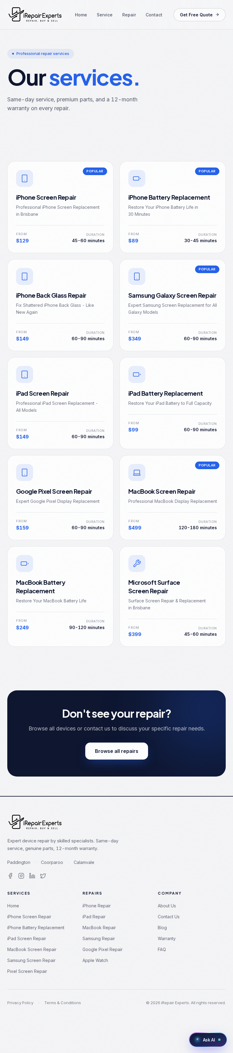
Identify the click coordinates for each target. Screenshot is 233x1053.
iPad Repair (94, 916)
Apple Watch (95, 960)
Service (105, 14)
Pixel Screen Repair (27, 971)
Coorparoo (52, 862)
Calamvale (84, 862)
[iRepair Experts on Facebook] (10, 876)
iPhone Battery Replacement (35, 927)
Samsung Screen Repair (31, 960)
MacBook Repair (99, 927)
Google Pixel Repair (103, 949)
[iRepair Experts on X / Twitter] (43, 876)
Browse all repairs (116, 751)
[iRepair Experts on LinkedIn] (32, 876)
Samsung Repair (99, 938)
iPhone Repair (97, 905)
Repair (129, 14)
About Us (167, 905)
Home (81, 14)
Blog (162, 927)
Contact (154, 14)
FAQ (162, 949)
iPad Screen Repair (26, 938)
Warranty (167, 938)
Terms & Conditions (62, 1002)
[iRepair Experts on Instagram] (21, 876)
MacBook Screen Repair (31, 949)
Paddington (18, 862)
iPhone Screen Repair (29, 916)
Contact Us (169, 916)
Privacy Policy (20, 1002)
